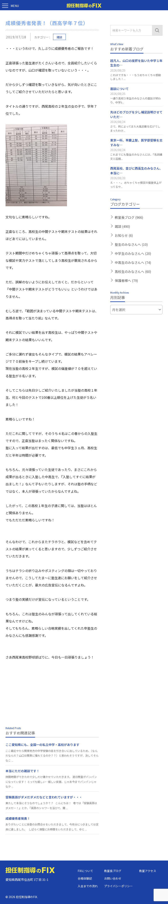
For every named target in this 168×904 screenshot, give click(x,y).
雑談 (59, 37)
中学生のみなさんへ (133, 253)
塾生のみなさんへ (131, 244)
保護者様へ (126, 280)
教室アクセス (147, 871)
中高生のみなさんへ (133, 262)
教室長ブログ (129, 217)
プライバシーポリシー (118, 886)
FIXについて (85, 871)
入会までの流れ (88, 886)
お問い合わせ (112, 878)
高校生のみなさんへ (133, 271)
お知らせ (124, 235)
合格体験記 (85, 878)
